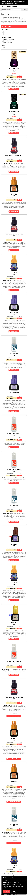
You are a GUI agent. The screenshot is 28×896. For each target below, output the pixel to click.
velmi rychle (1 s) (7, 41)
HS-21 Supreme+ (14, 313)
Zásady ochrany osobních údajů (8, 894)
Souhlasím (6, 891)
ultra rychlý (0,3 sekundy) (9, 39)
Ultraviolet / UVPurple (14, 70)
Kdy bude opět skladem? (14, 716)
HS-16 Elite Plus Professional (14, 156)
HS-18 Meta (14, 544)
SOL (16, 894)
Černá (5, 47)
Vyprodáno (14, 713)
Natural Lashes (10, 6)
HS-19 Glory (14, 623)
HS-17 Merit (14, 273)
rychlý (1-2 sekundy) (8, 42)
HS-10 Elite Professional (14, 434)
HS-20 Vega (14, 194)
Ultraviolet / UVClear (14, 113)
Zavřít (13, 891)
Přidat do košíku (14, 88)
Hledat (24, 9)
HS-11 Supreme (14, 354)
